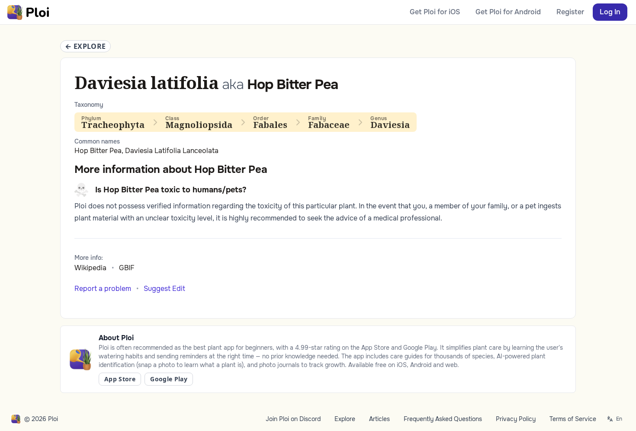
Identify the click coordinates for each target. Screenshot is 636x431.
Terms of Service (572, 419)
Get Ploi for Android (508, 11)
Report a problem (102, 288)
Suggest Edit (164, 288)
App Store (119, 379)
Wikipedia (90, 267)
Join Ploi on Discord (293, 419)
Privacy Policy (516, 419)
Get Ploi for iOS (435, 11)
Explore (344, 419)
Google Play (168, 379)
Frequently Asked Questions (443, 419)
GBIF (127, 267)
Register (570, 11)
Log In (610, 11)
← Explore (85, 46)
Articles (379, 419)
